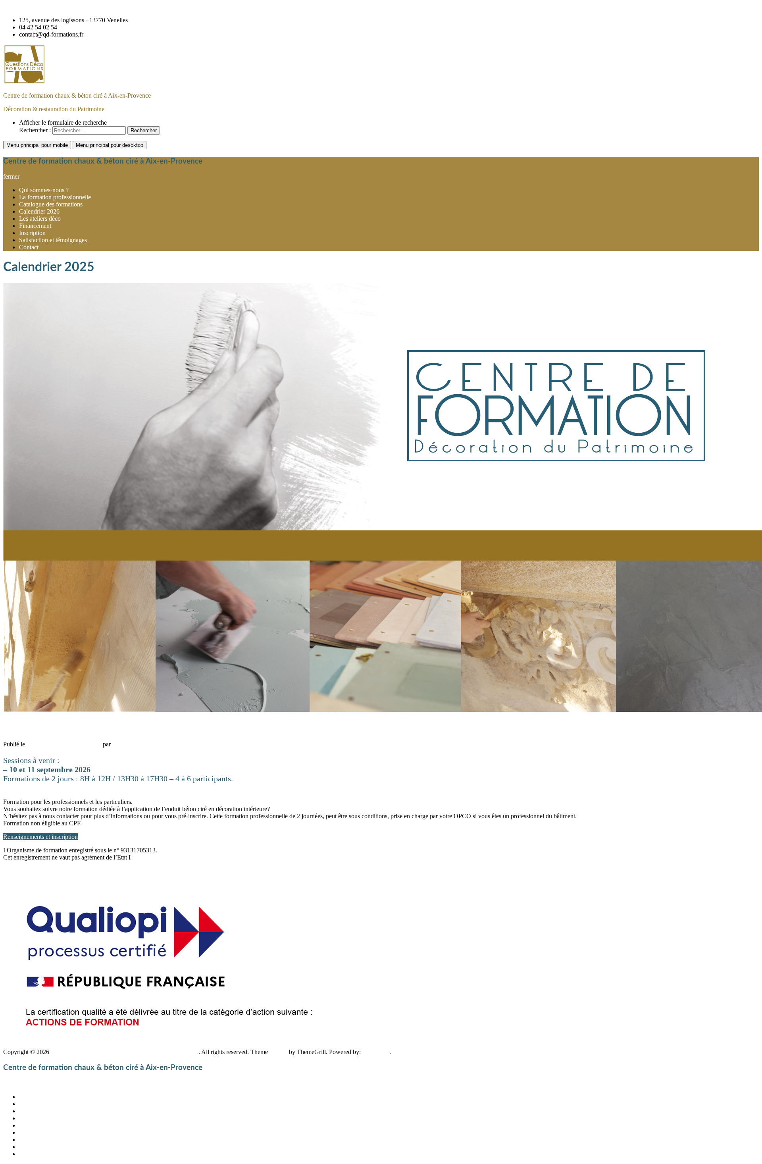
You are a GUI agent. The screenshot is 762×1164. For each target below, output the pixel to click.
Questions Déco (132, 744)
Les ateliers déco (40, 218)
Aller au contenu (24, 6)
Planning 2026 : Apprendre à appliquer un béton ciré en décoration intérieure (163, 727)
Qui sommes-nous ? (44, 190)
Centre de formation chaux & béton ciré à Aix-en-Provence (77, 95)
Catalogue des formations (51, 204)
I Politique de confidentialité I (40, 870)
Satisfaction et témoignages (53, 240)
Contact (28, 247)
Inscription (32, 232)
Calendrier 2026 (39, 211)
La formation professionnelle (55, 197)
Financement (35, 225)
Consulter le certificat (29, 1044)
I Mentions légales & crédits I (40, 884)
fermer (11, 176)
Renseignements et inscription (40, 836)
